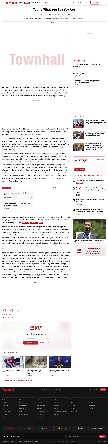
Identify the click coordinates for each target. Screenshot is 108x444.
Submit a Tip (74, 408)
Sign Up (102, 436)
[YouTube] (59, 389)
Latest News (4, 402)
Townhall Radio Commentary (60, 411)
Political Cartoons (6, 411)
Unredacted (56, 405)
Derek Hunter (40, 402)
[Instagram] (53, 389)
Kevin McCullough (41, 405)
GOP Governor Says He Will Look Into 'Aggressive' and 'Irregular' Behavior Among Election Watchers (94, 146)
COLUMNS (27, 3)
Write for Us (74, 411)
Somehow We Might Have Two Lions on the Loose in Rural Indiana (35, 371)
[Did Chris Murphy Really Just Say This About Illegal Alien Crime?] (89, 229)
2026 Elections (22, 400)
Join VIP (103, 389)
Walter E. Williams (39, 15)
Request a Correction (28, 441)
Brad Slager (39, 408)
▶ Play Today (80, 170)
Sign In (90, 389)
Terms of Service (5, 441)
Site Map (36, 441)
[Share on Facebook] (62, 15)
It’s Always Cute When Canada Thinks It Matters (12, 371)
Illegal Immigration (23, 414)
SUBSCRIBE (95, 3)
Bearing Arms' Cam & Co (59, 408)
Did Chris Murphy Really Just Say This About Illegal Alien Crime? (89, 241)
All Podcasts (56, 414)
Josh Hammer (40, 414)
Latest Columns (5, 405)
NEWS (21, 3)
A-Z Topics (22, 396)
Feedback (20, 441)
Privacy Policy (13, 441)
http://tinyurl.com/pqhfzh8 (32, 223)
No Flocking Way (79, 74)
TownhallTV (4, 414)
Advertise (73, 402)
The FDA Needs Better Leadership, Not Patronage (86, 66)
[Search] (101, 2)
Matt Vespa (29, 375)
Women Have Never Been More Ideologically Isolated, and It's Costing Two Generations (95, 134)
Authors (4, 417)
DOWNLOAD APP (76, 3)
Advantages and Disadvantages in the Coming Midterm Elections (86, 81)
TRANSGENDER (10, 317)
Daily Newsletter (92, 405)
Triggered (56, 402)
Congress (21, 402)
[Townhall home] (8, 389)
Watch (3, 408)
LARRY (55, 400)
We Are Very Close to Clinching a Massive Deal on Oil (59, 371)
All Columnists (40, 417)
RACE (3, 317)
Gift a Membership (93, 402)
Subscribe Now (44, 343)
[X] (49, 389)
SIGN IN (86, 3)
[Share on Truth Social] (58, 15)
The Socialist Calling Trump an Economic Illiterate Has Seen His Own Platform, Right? (95, 122)
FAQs (97, 389)
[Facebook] (56, 389)
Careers (73, 405)
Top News (4, 400)
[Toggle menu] (2, 2)
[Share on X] (55, 15)
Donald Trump (22, 405)
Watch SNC (91, 408)
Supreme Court (22, 417)
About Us (73, 400)
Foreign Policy (22, 411)
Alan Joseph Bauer (41, 411)
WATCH (33, 3)
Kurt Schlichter (6, 375)
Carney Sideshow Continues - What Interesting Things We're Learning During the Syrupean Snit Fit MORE (91, 190)
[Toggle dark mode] (105, 2)
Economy (21, 408)
